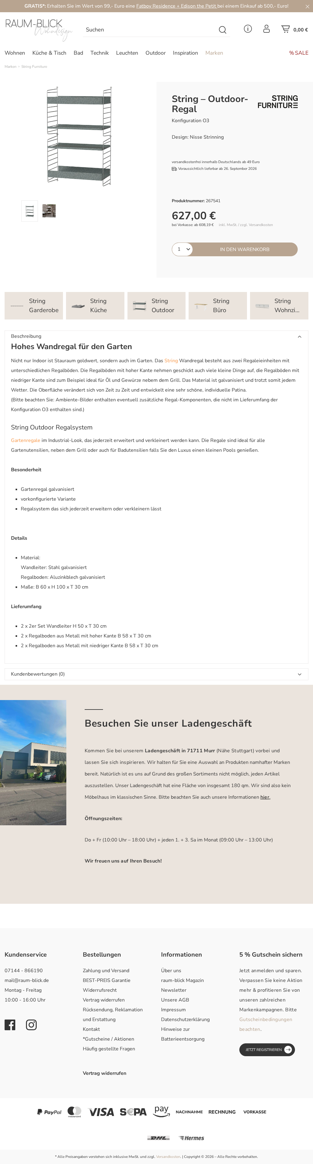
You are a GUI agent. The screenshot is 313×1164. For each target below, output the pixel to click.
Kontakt (91, 1029)
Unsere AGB (175, 1000)
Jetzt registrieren (264, 1049)
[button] (156, 336)
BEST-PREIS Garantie (107, 980)
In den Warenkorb (245, 249)
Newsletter (173, 990)
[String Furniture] (278, 101)
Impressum (173, 1009)
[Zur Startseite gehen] (39, 30)
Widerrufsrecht (100, 990)
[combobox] (149, 30)
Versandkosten (168, 1156)
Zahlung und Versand (106, 970)
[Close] (307, 6)
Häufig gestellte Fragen (109, 1048)
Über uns (171, 970)
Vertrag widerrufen (104, 1000)
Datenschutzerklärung (185, 1019)
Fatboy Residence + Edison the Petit (176, 6)
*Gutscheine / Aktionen (108, 1039)
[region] (78, 152)
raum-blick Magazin (182, 980)
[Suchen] (223, 30)
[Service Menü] (248, 30)
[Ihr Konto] (266, 30)
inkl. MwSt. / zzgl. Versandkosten (246, 225)
